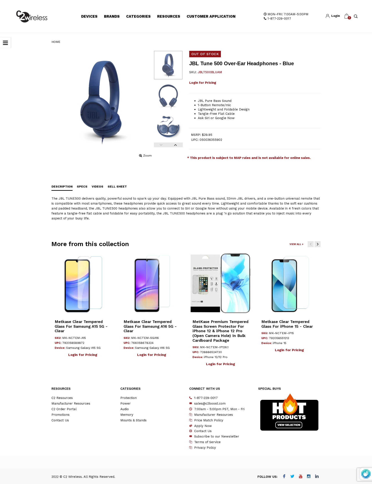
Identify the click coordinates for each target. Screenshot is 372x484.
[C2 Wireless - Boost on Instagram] (308, 477)
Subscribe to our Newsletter (216, 436)
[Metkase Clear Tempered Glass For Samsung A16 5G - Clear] (151, 283)
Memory (126, 415)
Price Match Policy (208, 420)
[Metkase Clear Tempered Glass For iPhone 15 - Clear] (289, 283)
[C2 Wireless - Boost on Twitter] (292, 477)
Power (125, 403)
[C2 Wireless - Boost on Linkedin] (317, 477)
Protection (128, 398)
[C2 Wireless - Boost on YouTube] (300, 477)
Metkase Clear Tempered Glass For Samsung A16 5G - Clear (150, 326)
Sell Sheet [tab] (117, 186)
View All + (296, 244)
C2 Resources (62, 398)
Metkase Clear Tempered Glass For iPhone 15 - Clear (287, 324)
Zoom (147, 155)
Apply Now (203, 426)
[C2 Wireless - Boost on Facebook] (284, 477)
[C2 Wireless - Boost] (32, 16)
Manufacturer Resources (70, 403)
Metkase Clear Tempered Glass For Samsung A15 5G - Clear (81, 326)
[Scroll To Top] (360, 454)
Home (55, 41)
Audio (124, 409)
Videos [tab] (97, 186)
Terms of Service (207, 442)
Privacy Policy (205, 448)
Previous (161, 145)
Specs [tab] (82, 186)
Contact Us (60, 420)
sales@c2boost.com (210, 403)
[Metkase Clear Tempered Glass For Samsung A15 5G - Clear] (83, 283)
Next (175, 145)
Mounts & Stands (133, 420)
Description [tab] (62, 186)
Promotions (60, 415)
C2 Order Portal (64, 409)
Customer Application (211, 16)
